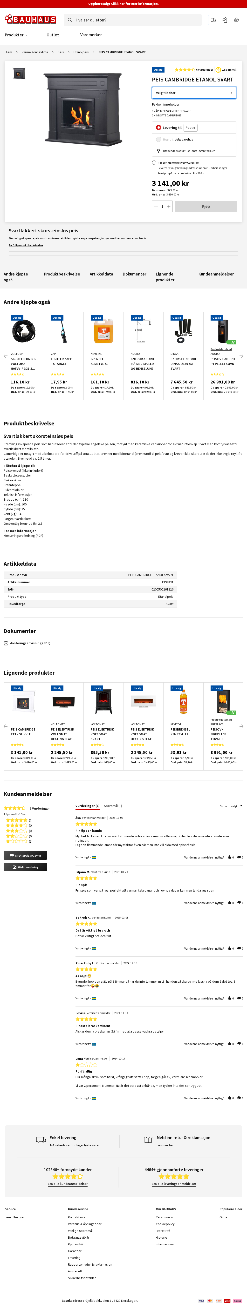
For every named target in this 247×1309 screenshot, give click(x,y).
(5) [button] (31, 820)
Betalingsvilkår (78, 1237)
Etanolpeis (81, 52)
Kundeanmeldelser (216, 274)
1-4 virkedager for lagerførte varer (75, 1145)
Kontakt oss (76, 1217)
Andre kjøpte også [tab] (27, 302)
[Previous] (5, 356)
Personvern (164, 1217)
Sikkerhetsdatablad (82, 1278)
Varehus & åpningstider (85, 1224)
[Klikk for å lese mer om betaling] (220, 1301)
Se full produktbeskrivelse (26, 245)
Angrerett (75, 1271)
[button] (25, 855)
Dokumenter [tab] (20, 631)
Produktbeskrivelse (62, 274)
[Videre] (241, 356)
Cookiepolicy (165, 1224)
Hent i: (168, 139)
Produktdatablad (221, 349)
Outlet (53, 35)
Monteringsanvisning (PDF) (29, 643)
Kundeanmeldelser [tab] (28, 794)
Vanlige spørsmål (80, 1230)
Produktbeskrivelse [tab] (29, 423)
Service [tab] (10, 1209)
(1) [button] (31, 841)
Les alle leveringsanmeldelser (174, 1183)
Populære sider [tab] (231, 1209)
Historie (161, 1237)
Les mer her (165, 1145)
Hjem (8, 52)
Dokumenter (134, 274)
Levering (74, 1257)
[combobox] (133, 20)
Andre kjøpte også (16, 276)
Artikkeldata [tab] (20, 563)
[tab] (87, 807)
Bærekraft (163, 1230)
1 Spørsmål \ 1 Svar (15, 814)
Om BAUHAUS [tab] (166, 1209)
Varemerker (91, 34)
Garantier (75, 1251)
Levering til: (173, 127)
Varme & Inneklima (35, 52)
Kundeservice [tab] (78, 1209)
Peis (61, 52)
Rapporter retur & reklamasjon (90, 1264)
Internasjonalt (166, 1244)
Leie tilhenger (15, 1217)
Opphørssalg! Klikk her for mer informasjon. (123, 3)
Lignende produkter (165, 276)
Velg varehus (184, 139)
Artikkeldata (101, 274)
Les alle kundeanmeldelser (68, 1183)
